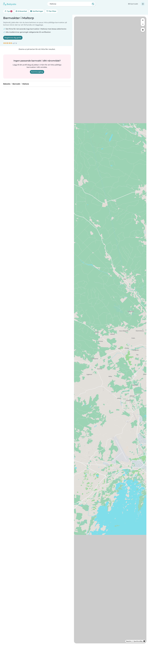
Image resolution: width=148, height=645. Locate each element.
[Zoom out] (143, 24)
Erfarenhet (22, 11)
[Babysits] (9, 4)
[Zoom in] (143, 20)
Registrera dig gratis (13, 38)
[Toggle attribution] (144, 641)
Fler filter (52, 11)
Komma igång (37, 72)
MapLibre (128, 641)
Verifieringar (37, 11)
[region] (110, 329)
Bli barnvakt (133, 4)
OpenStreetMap (138, 641)
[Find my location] (143, 30)
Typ (9, 11)
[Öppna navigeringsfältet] (143, 4)
